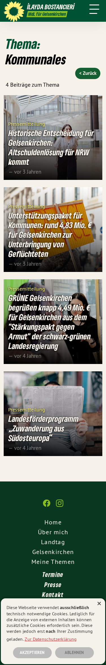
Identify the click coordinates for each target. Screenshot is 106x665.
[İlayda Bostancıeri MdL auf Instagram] (59, 506)
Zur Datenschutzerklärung (51, 639)
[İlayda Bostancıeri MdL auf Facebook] (46, 506)
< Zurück (87, 73)
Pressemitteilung (26, 124)
